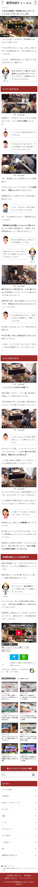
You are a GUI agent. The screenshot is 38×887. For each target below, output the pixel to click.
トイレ (4, 822)
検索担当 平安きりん (9, 855)
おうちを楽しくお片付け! (11, 647)
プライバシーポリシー (26, 878)
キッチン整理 (25, 647)
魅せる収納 (7, 650)
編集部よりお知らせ (11, 878)
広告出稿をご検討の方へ (14, 875)
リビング (14, 644)
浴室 (3, 816)
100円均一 (6, 796)
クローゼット (7, 829)
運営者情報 (27, 875)
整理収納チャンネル (19, 2)
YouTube (20, 115)
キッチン (6, 644)
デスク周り (6, 835)
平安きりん (5, 81)
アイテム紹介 (7, 789)
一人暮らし (6, 842)
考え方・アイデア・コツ (11, 803)
